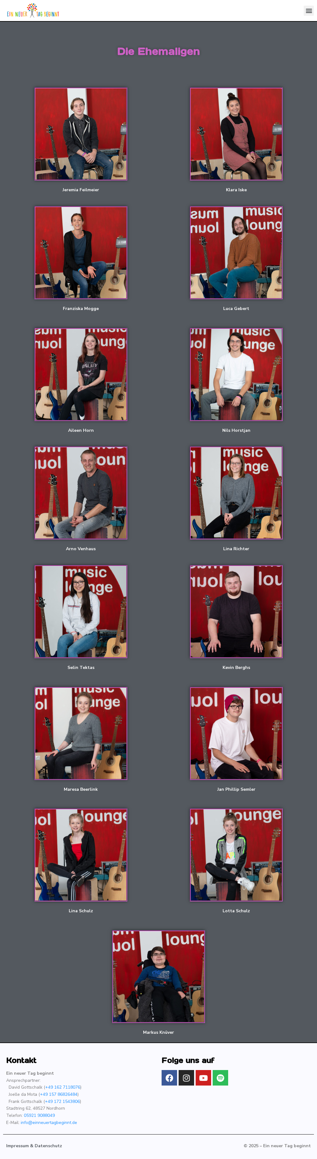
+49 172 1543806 (62, 1101)
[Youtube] (203, 1078)
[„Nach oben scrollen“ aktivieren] (305, 1146)
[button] (309, 11)
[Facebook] (169, 1078)
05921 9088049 (39, 1115)
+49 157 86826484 (58, 1094)
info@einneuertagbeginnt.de (49, 1123)
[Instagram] (186, 1078)
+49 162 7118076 (62, 1087)
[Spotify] (220, 1078)
